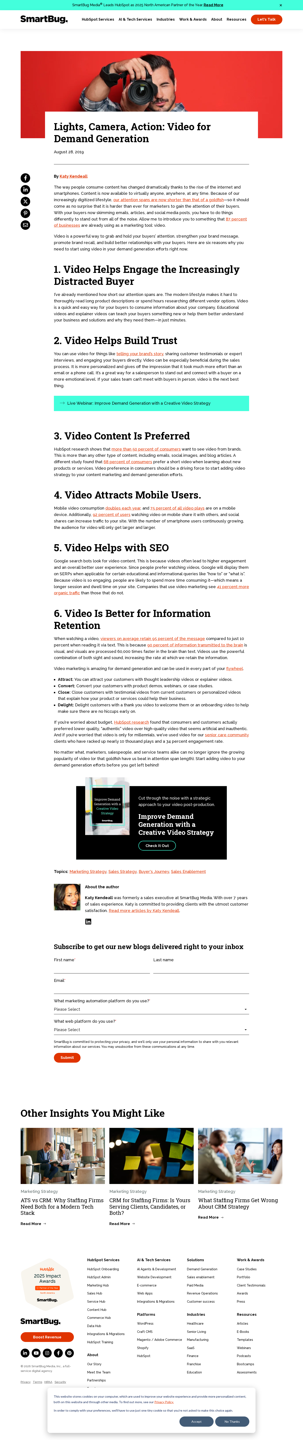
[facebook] (25, 178)
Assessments (247, 1372)
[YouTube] (36, 1353)
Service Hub (96, 1301)
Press (241, 1301)
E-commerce (147, 1285)
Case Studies (247, 1269)
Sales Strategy (122, 871)
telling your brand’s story (139, 353)
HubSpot (143, 1356)
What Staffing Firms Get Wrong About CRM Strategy (238, 1203)
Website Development (154, 1277)
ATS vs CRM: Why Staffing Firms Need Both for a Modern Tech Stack (62, 1207)
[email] (25, 225)
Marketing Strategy (87, 871)
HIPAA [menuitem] (48, 1382)
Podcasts (244, 1356)
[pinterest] (25, 213)
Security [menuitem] (60, 1382)
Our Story (94, 1364)
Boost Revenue (47, 1337)
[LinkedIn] (88, 921)
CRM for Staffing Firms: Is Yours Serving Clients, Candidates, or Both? (149, 1207)
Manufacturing (198, 1340)
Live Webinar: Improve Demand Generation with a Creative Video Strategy (139, 403)
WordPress (145, 1323)
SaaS (191, 1348)
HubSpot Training (100, 1342)
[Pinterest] (69, 1353)
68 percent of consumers (128, 461)
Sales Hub (94, 1293)
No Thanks (232, 1421)
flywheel (234, 668)
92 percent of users (111, 514)
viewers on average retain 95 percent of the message (152, 638)
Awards (242, 1293)
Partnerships (96, 1380)
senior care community (227, 735)
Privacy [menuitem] (26, 1382)
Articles (242, 1323)
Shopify (143, 1348)
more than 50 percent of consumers (146, 449)
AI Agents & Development (156, 1269)
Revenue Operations (202, 1293)
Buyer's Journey (154, 871)
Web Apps (145, 1293)
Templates (245, 1340)
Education (194, 1372)
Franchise (194, 1364)
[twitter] (25, 201)
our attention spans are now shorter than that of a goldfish (168, 199)
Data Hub (94, 1326)
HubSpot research (131, 722)
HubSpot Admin (99, 1277)
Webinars (244, 1348)
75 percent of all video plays (177, 508)
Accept (196, 1421)
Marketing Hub (98, 1285)
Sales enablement (200, 1277)
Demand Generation (202, 1269)
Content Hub (96, 1310)
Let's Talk (267, 19)
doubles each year (122, 508)
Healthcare (195, 1323)
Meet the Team (98, 1372)
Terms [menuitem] (37, 1382)
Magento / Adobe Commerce (159, 1340)
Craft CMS (145, 1332)
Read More (213, 5)
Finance (193, 1356)
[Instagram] (47, 1353)
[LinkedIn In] (25, 1353)
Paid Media (195, 1285)
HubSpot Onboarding (103, 1269)
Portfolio (243, 1277)
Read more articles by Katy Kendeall (144, 910)
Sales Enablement (188, 871)
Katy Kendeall (74, 176)
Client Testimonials (251, 1285)
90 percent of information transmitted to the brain (195, 645)
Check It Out (157, 845)
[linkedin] (25, 190)
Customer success (201, 1301)
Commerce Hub (99, 1318)
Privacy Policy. (164, 1402)
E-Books (243, 1332)
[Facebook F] (58, 1353)
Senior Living (196, 1332)
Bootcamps (245, 1364)
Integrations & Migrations (106, 1334)
